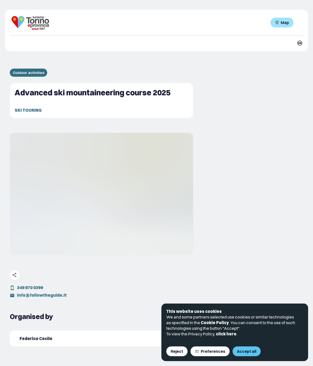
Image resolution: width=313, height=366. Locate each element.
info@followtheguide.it (42, 295)
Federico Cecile (36, 338)
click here (226, 333)
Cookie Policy (215, 322)
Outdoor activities (28, 73)
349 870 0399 (30, 287)
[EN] (300, 43)
